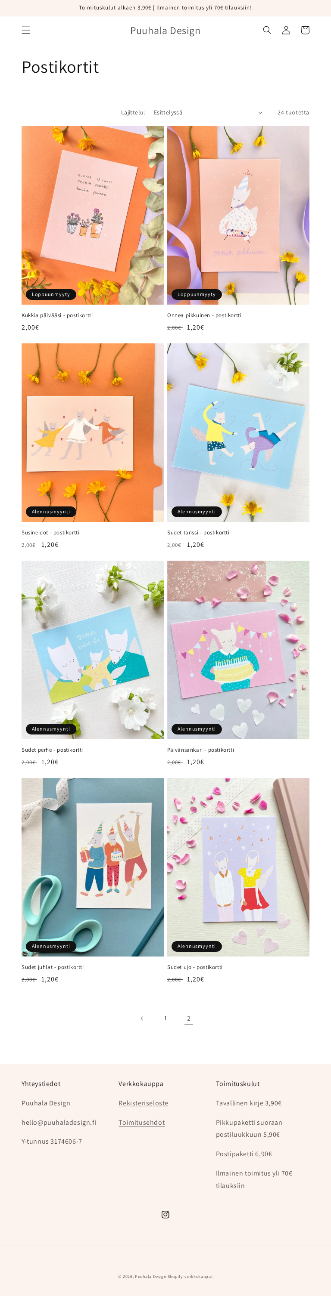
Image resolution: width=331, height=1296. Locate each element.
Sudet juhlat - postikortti (53, 967)
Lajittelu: (133, 112)
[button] (25, 30)
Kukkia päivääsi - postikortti (57, 315)
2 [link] (189, 1018)
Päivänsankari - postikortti (200, 750)
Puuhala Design (150, 1276)
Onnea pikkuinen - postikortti (204, 315)
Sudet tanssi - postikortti (198, 532)
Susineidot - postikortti (50, 532)
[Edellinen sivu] (142, 1018)
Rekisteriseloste (144, 1103)
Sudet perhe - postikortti (52, 750)
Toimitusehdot (142, 1122)
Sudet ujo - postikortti (195, 967)
